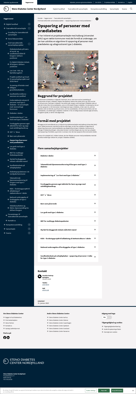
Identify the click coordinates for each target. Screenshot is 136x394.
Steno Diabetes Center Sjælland (59, 326)
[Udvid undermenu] (29, 24)
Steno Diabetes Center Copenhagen (60, 323)
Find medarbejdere (11, 320)
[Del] (97, 18)
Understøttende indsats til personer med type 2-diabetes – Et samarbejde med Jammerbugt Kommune (19, 104)
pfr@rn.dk (45, 290)
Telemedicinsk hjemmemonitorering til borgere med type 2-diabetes (18, 181)
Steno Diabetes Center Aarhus (58, 317)
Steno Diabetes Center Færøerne (59, 331)
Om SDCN (98, 2)
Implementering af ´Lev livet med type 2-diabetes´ (19, 118)
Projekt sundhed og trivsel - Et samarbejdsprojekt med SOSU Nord (20, 79)
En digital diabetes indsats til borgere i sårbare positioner (19, 64)
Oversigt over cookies (110, 332)
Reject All (103, 390)
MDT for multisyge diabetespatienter (16, 154)
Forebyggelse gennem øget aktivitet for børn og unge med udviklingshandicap (20, 125)
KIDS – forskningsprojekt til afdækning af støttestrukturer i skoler (20, 191)
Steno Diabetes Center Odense (58, 320)
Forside (40, 18)
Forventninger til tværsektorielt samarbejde (17, 215)
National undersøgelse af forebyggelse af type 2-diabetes (19, 199)
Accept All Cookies (117, 390)
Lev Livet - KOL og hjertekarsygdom (16, 71)
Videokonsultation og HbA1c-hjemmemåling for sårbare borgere (19, 208)
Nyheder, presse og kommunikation (81, 2)
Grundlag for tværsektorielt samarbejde (18, 33)
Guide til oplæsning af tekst (112, 329)
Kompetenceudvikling (99, 9)
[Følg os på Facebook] (4, 338)
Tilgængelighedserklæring (112, 326)
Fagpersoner (29, 2)
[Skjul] (29, 44)
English (130, 2)
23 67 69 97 (45, 285)
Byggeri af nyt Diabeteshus (13, 317)
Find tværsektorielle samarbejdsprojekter (15, 44)
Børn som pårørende (17, 136)
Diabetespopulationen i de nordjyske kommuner (19, 173)
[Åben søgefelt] (131, 9)
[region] (68, 390)
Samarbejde (114, 9)
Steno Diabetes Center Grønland (59, 328)
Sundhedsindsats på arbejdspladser (17, 166)
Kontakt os (121, 2)
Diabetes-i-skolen (16, 113)
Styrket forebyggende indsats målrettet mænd (19, 160)
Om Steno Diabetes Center (13, 313)
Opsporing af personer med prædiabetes (18, 141)
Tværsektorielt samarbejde (78, 9)
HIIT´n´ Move (15, 132)
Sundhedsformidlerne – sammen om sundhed (18, 95)
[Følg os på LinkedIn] (8, 338)
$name (124, 9)
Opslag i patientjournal (12, 328)
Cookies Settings (90, 390)
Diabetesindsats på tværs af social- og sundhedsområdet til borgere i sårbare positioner (19, 53)
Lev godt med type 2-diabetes (17, 147)
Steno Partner (9, 323)
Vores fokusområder (15, 39)
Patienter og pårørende (11, 2)
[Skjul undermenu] (29, 28)
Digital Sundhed (59, 9)
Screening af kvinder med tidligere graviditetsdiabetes (19, 87)
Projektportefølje (109, 2)
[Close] (133, 391)
